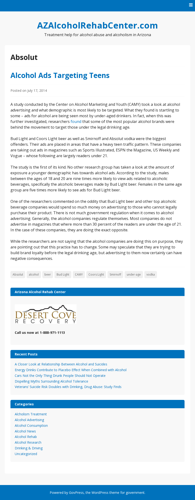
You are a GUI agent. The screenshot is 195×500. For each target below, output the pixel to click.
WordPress (100, 492)
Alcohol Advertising (29, 419)
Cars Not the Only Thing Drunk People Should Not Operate (60, 375)
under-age (134, 274)
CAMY (79, 274)
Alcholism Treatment (31, 414)
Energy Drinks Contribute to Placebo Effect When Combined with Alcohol (71, 370)
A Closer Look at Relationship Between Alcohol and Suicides (61, 364)
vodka (150, 274)
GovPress (76, 492)
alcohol (34, 274)
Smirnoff (115, 274)
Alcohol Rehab (26, 436)
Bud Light (63, 274)
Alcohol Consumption (31, 425)
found (76, 121)
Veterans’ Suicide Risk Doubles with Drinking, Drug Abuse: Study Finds (68, 386)
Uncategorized (26, 453)
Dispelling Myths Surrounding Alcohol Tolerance (51, 381)
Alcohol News (25, 431)
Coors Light (96, 274)
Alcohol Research (28, 442)
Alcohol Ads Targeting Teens (60, 75)
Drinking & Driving (29, 448)
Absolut (18, 274)
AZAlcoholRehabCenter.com (97, 25)
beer (47, 274)
